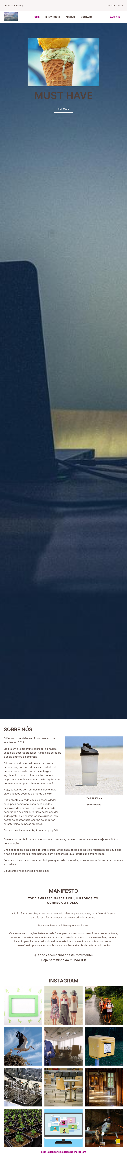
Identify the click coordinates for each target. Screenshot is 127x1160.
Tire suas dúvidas (115, 5)
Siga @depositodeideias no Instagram (63, 1151)
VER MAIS (63, 108)
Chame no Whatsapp (13, 5)
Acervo (70, 17)
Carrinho (115, 17)
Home (36, 17)
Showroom (52, 17)
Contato (86, 17)
